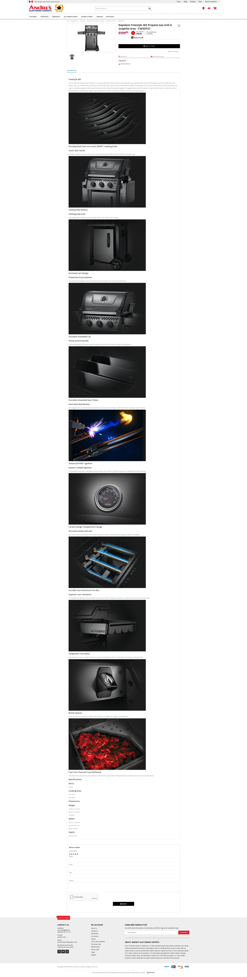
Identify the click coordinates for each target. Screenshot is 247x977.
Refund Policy (95, 947)
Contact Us (94, 931)
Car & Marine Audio (70, 16)
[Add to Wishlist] (179, 26)
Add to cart (150, 46)
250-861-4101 (61, 937)
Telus (179, 1)
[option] (91, 37)
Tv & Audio (32, 16)
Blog (185, 1)
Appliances (56, 16)
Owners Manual (125, 64)
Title (70, 872)
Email (70, 864)
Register (93, 955)
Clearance (99, 16)
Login (93, 952)
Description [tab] (71, 70)
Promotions (110, 16)
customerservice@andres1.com (67, 942)
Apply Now (137, 38)
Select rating (73, 851)
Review (71, 880)
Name (71, 856)
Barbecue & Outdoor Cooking (95, 21)
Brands (192, 1)
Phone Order (95, 949)
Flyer (200, 1)
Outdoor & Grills (86, 16)
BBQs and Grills (111, 21)
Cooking (82, 21)
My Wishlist (94, 933)
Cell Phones (44, 16)
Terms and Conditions (98, 941)
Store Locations (211, 1)
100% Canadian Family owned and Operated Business (47, 1)
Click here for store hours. (65, 947)
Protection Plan (96, 944)
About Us (94, 928)
